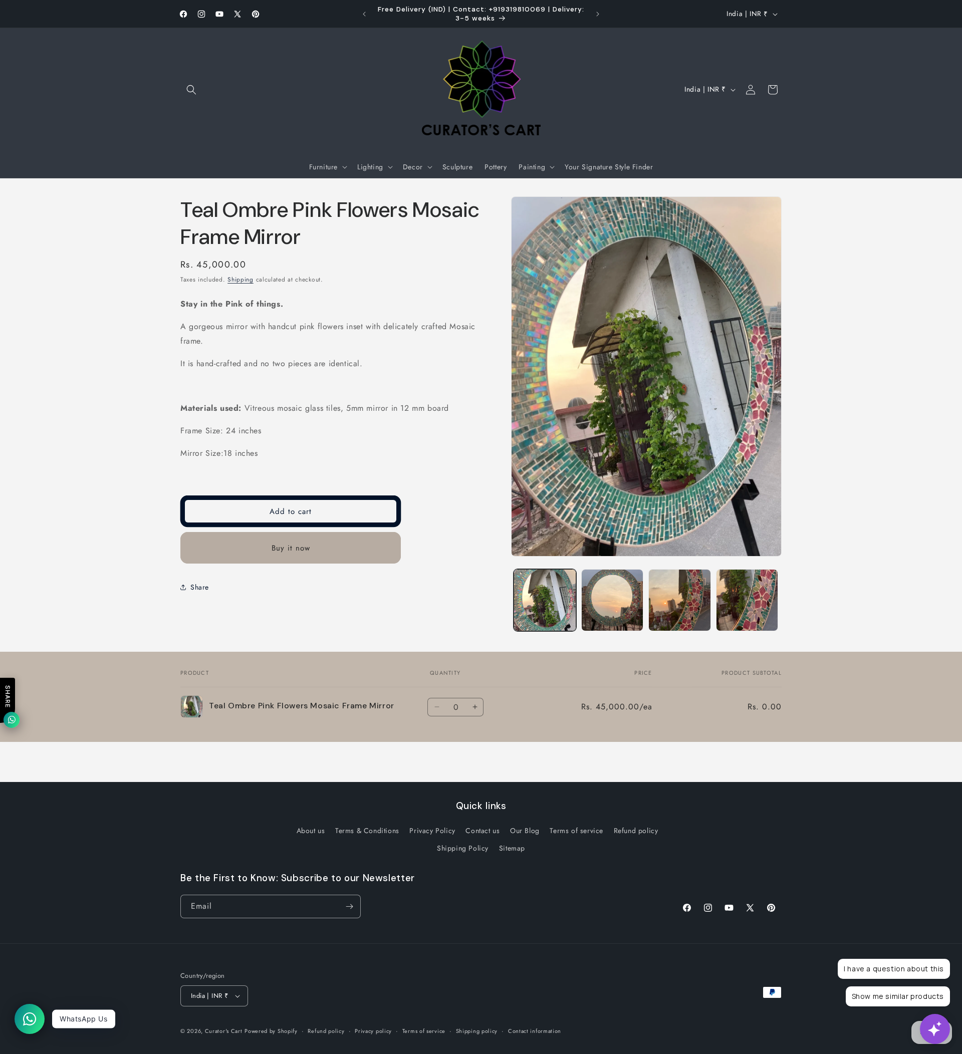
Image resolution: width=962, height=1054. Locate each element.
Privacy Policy (432, 831)
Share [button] (199, 587)
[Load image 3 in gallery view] (679, 600)
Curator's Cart (224, 1031)
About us (311, 831)
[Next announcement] (598, 14)
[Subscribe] (349, 906)
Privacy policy (373, 1031)
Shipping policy (477, 1031)
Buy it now (291, 548)
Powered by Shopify (271, 1031)
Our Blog (525, 831)
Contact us (482, 831)
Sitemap (512, 848)
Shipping (240, 279)
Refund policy (636, 831)
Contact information (534, 1031)
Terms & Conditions (367, 831)
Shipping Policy (463, 848)
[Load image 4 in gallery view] (747, 600)
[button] (191, 90)
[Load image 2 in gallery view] (612, 600)
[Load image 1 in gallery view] (545, 600)
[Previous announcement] (364, 14)
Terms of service (576, 831)
